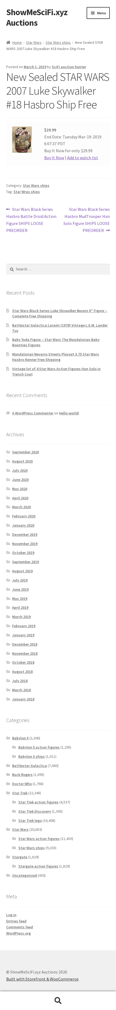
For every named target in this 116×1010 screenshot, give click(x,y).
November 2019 (24, 543)
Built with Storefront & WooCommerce (42, 979)
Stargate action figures (38, 866)
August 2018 (22, 671)
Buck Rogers (22, 774)
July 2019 (20, 580)
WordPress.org (18, 933)
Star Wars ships (58, 42)
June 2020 (20, 479)
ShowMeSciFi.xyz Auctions (36, 17)
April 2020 (20, 498)
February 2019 (23, 625)
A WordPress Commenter (32, 413)
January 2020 (23, 525)
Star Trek (20, 792)
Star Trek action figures (38, 802)
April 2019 (20, 607)
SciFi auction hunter (69, 66)
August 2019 (22, 571)
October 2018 (23, 662)
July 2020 (20, 470)
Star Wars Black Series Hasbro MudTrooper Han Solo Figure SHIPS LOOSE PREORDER (86, 219)
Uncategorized (24, 875)
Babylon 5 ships (31, 756)
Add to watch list (82, 157)
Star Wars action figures (39, 838)
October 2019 (23, 552)
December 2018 (24, 644)
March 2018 (21, 689)
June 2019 (20, 589)
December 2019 (24, 534)
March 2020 (21, 506)
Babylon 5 (20, 738)
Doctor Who (22, 783)
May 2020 (19, 488)
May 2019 (19, 598)
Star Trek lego (30, 820)
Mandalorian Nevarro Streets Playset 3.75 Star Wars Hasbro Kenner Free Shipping (55, 357)
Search (58, 1001)
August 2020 (22, 461)
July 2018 (20, 680)
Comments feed (19, 927)
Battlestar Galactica (29, 765)
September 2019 (25, 561)
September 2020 (25, 452)
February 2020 (23, 516)
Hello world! (69, 413)
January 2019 (23, 635)
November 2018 (24, 653)
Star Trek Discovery (34, 811)
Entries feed (16, 921)
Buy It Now (54, 157)
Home (17, 42)
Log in (11, 914)
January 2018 (23, 699)
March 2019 (21, 616)
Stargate (19, 857)
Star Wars (34, 42)
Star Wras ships (26, 191)
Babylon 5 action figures (39, 747)
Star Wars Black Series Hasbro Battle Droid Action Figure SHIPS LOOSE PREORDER (31, 219)
